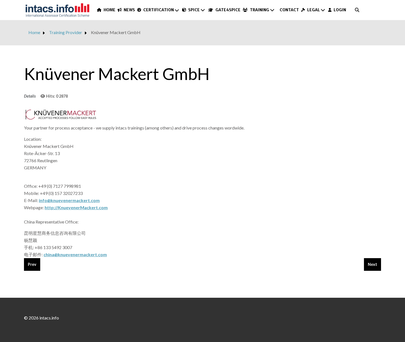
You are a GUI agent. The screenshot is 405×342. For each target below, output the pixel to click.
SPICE (194, 9)
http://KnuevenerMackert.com (76, 207)
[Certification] (177, 10)
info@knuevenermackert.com (69, 200)
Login (340, 9)
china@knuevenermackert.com (75, 254)
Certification (158, 9)
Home (109, 9)
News (129, 9)
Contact (289, 9)
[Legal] (323, 10)
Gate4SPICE (228, 9)
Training (259, 9)
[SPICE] (203, 10)
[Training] (272, 10)
